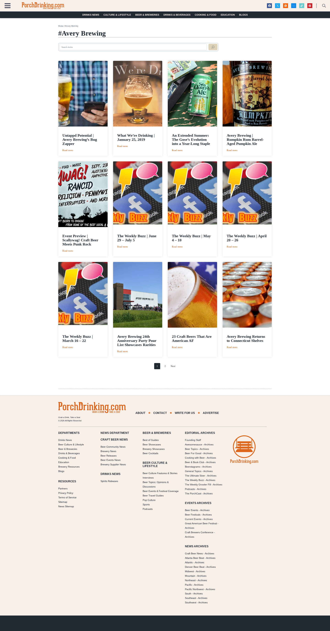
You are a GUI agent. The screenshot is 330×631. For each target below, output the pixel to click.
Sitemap (62, 502)
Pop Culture (149, 500)
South (188, 593)
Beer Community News (113, 446)
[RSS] (285, 5)
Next (173, 366)
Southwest (190, 602)
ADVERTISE (211, 412)
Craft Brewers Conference (199, 532)
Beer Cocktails (150, 453)
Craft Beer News (194, 553)
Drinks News (90, 14)
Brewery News (108, 451)
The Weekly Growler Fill (198, 484)
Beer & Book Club (194, 462)
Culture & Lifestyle (117, 14)
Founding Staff (193, 440)
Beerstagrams (192, 466)
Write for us (185, 412)
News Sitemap (66, 506)
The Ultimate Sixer (195, 475)
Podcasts (148, 509)
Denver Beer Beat (194, 567)
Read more (67, 150)
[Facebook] (269, 5)
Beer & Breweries (147, 14)
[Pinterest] (309, 5)
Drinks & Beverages (176, 14)
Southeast (190, 598)
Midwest (189, 571)
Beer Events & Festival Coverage (161, 491)
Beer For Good (193, 453)
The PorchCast (193, 493)
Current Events (193, 519)
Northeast (190, 580)
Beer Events (191, 510)
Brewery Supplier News (113, 464)
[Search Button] (322, 5)
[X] (277, 5)
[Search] (212, 47)
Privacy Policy (65, 493)
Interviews (148, 477)
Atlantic (189, 562)
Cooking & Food (205, 14)
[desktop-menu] (7, 5)
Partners (63, 488)
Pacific (188, 584)
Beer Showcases (152, 444)
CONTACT (160, 412)
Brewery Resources (69, 466)
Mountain (190, 575)
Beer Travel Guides (153, 495)
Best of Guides (151, 440)
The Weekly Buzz (194, 480)
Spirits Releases (109, 481)
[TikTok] (301, 5)
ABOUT (140, 412)
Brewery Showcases (154, 449)
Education (228, 14)
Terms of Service (67, 497)
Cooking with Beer (195, 457)
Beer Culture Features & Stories (160, 473)
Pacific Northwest (194, 589)
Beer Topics (191, 449)
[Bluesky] (293, 5)
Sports (146, 504)
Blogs (243, 14)
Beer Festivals (192, 514)
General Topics (193, 471)
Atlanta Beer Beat (194, 558)
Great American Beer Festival (201, 523)
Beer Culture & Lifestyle (71, 444)
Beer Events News (110, 460)
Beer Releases (109, 455)
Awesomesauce (193, 444)
